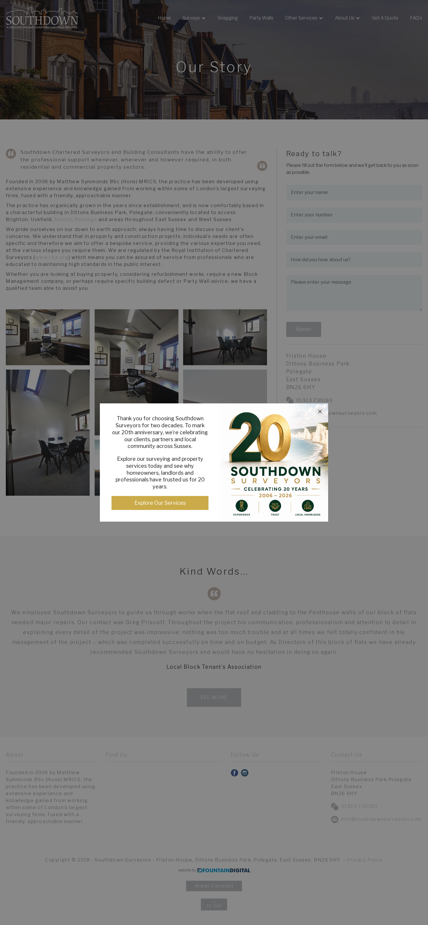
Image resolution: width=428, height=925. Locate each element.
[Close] (320, 411)
